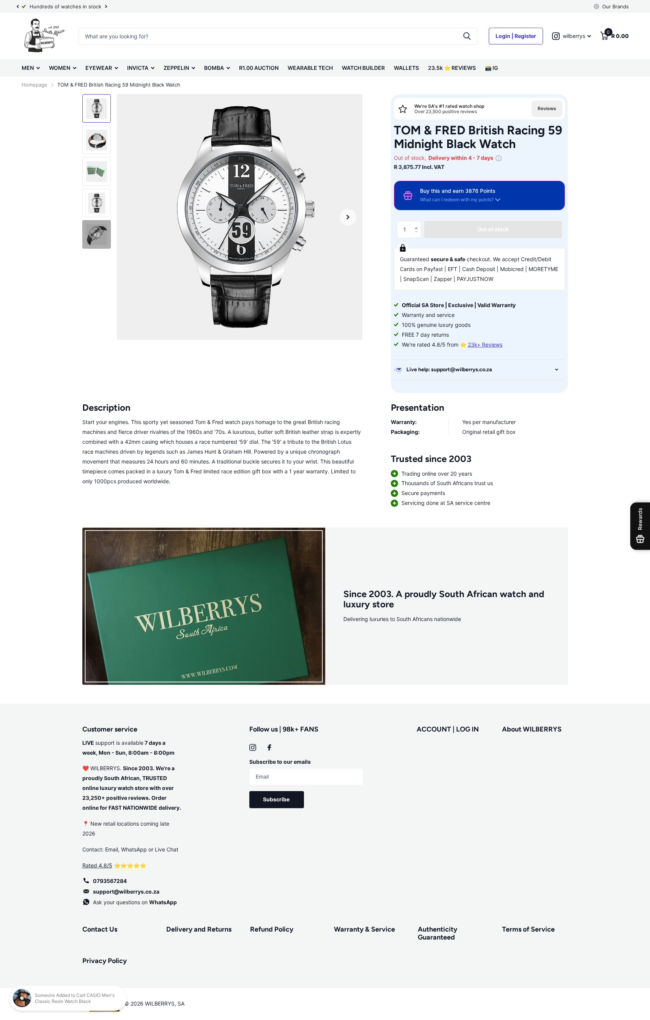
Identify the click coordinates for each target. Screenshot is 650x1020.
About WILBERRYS (532, 729)
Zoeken (466, 36)
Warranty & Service (364, 929)
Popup (499, 157)
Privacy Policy (104, 961)
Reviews (547, 108)
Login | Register (516, 36)
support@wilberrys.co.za (126, 891)
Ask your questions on (135, 902)
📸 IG (491, 68)
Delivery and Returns (198, 929)
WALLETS (406, 68)
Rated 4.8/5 (97, 865)
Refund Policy (271, 929)
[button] (418, 223)
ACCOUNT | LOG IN (448, 729)
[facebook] (269, 747)
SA (181, 1003)
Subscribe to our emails (280, 761)
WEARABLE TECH (310, 68)
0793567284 (110, 881)
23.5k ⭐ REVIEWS (452, 68)
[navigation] (18, 6)
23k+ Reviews (485, 344)
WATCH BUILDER (363, 68)
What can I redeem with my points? (457, 199)
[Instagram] (252, 747)
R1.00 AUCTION (259, 68)
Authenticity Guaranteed (437, 933)
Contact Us (99, 929)
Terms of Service (528, 929)
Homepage (34, 85)
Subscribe (277, 799)
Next (106, 6)
